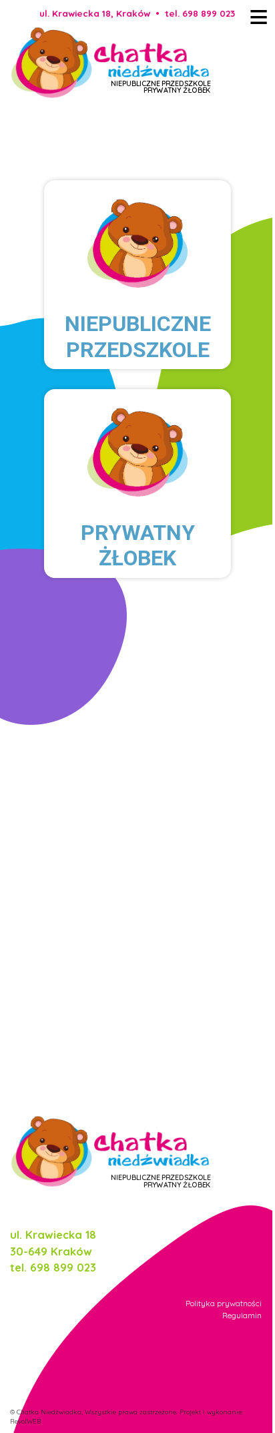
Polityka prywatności (224, 1303)
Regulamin (242, 1315)
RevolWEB (25, 1421)
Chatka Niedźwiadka (49, 1412)
